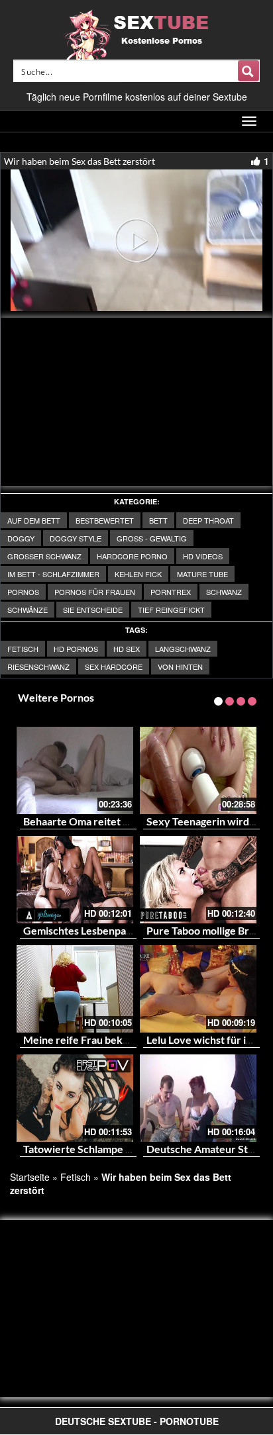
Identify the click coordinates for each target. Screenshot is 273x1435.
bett (158, 520)
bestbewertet (105, 520)
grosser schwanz (44, 556)
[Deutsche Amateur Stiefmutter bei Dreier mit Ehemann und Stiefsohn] (198, 1098)
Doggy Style (75, 538)
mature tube (202, 574)
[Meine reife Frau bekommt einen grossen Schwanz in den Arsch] (75, 989)
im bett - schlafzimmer (53, 574)
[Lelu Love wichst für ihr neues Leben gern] (198, 989)
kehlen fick (138, 574)
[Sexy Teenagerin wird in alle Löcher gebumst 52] (198, 770)
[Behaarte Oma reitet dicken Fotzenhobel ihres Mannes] (75, 770)
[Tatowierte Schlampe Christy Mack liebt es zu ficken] (75, 1098)
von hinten (180, 666)
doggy (20, 538)
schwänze (27, 609)
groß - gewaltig (152, 538)
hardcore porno (132, 556)
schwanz (224, 591)
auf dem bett (33, 520)
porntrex (170, 591)
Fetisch (22, 648)
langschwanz (183, 648)
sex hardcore (113, 666)
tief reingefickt (171, 609)
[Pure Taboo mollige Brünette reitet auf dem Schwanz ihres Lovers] (198, 879)
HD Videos (203, 556)
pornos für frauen (94, 591)
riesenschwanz (38, 666)
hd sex (126, 648)
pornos (23, 591)
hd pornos (76, 648)
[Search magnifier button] (248, 70)
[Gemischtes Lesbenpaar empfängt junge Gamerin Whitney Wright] (75, 879)
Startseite (30, 1176)
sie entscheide (93, 609)
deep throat (208, 520)
